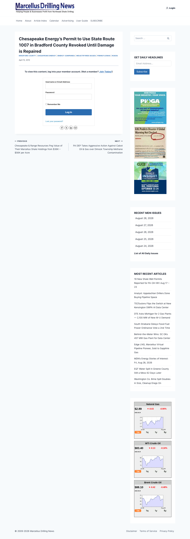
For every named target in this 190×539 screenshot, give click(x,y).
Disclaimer (131, 531)
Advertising (68, 20)
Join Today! (105, 71)
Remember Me (53, 104)
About (28, 20)
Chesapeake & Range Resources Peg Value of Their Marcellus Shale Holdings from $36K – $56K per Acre (38, 147)
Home (19, 20)
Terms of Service (148, 531)
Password (49, 92)
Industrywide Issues (86, 56)
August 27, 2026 (144, 225)
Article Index (40, 20)
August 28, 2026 (144, 218)
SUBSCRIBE (96, 20)
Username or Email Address (57, 82)
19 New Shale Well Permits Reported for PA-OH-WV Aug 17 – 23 (151, 283)
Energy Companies (66, 56)
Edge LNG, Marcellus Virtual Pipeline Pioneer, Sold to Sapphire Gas (151, 348)
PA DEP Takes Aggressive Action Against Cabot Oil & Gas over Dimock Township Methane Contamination (98, 147)
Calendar (54, 20)
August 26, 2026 (144, 232)
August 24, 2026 (144, 246)
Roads (115, 56)
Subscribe (141, 71)
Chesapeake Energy (46, 56)
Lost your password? (54, 121)
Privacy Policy (167, 531)
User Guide (82, 20)
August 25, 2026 (144, 239)
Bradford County (27, 56)
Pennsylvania (103, 56)
